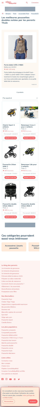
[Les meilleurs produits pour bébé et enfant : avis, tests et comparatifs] (10, 2)
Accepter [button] (33, 401)
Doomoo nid (5, 309)
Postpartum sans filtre (9, 291)
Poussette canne (7, 348)
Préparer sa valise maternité (11, 279)
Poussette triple (6, 351)
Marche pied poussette (9, 343)
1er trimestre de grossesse (10, 268)
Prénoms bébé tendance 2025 (12, 276)
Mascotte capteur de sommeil (11, 312)
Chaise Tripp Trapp (8, 302)
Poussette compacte (8, 330)
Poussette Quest (7, 320)
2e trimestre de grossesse (10, 271)
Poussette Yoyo (6, 299)
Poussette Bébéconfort (9, 335)
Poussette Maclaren (8, 353)
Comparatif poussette (8, 332)
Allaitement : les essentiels (10, 286)
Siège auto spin (6, 317)
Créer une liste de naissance (11, 281)
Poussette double (7, 345)
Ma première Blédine (8, 307)
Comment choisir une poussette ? (12, 284)
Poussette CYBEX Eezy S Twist (12, 338)
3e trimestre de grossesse (10, 273)
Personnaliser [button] (8, 401)
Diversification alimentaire (10, 289)
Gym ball (4, 315)
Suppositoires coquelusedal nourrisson (14, 304)
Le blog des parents (9, 265)
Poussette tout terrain (8, 340)
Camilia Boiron (6, 322)
